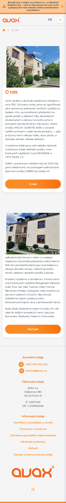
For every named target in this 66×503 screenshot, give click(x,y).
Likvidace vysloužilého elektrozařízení (33, 435)
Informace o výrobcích (33, 429)
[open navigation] (60, 20)
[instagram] (33, 489)
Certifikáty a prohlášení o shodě (33, 422)
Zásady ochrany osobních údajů (33, 454)
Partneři (33, 448)
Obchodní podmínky (33, 441)
